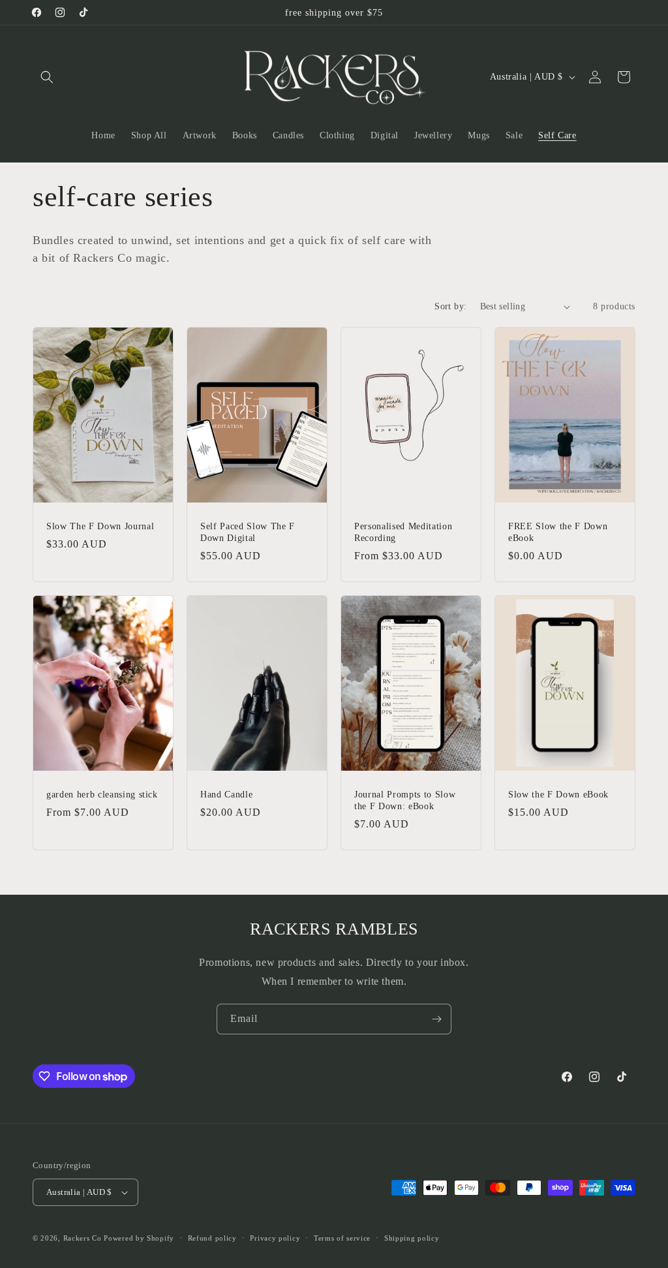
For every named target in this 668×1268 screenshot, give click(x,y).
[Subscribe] (436, 1019)
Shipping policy (412, 1238)
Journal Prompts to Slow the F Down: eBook (404, 800)
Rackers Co (82, 1238)
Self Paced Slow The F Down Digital (247, 532)
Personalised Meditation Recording (403, 532)
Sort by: (450, 306)
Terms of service (342, 1238)
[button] (47, 77)
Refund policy (212, 1238)
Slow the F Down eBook (558, 794)
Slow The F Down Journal (100, 526)
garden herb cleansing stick (102, 794)
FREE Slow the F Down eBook (557, 532)
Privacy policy (275, 1238)
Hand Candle (226, 794)
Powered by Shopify (139, 1238)
